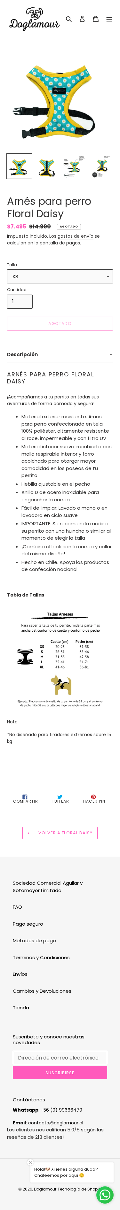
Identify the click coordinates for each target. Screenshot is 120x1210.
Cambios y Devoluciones (42, 991)
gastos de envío (75, 236)
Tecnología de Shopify (80, 1189)
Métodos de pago (34, 940)
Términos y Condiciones (41, 957)
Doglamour (45, 1189)
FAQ (17, 907)
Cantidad (17, 290)
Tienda (21, 1007)
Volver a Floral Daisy (64, 833)
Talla (12, 265)
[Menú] (109, 19)
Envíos (20, 974)
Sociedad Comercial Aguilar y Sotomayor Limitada (48, 887)
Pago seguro (28, 924)
